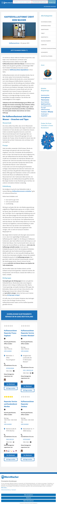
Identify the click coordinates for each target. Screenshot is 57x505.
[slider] (8, 326)
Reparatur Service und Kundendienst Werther (10, 404)
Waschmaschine (45, 95)
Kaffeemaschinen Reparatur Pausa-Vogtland (10, 333)
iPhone (50, 112)
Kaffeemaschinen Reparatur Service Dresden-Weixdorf (27, 333)
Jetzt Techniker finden (18, 50)
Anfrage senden (10, 388)
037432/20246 (10, 368)
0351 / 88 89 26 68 (28, 370)
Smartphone (45, 97)
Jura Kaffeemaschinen (46, 106)
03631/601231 (10, 439)
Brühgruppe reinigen (13, 295)
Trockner (44, 112)
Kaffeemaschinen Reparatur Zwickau (27, 404)
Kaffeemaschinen (14, 43)
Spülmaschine (45, 104)
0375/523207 (26, 439)
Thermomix (45, 100)
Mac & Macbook (45, 102)
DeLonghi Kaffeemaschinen (45, 108)
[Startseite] (8, 2)
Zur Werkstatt (11, 384)
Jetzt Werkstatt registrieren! (50, 6)
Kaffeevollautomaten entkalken (21, 191)
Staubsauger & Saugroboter (44, 114)
